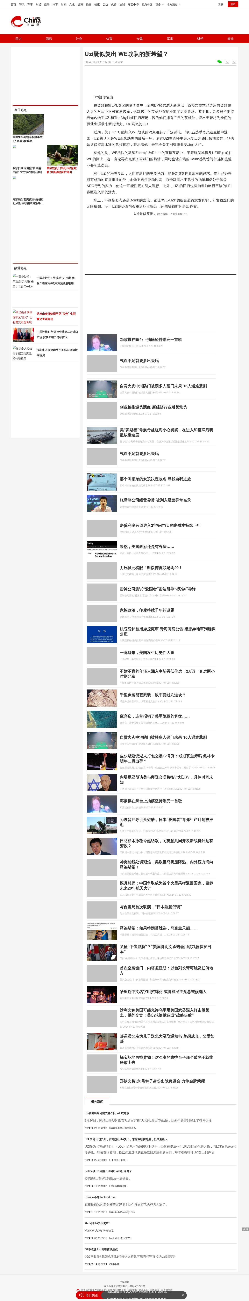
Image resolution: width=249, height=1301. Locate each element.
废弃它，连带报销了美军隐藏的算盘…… (155, 716)
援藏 (80, 4)
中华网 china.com (27, 21)
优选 (114, 4)
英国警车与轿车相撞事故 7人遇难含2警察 (28, 139)
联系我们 (110, 1290)
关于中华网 (87, 1290)
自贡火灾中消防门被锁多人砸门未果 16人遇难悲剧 (163, 385)
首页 (13, 4)
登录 (233, 4)
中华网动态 (167, 1290)
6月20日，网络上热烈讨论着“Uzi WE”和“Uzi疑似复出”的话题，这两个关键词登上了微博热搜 (148, 1120)
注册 (220, 4)
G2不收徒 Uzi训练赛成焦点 (101, 1249)
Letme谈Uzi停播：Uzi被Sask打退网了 (108, 1171)
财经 (38, 4)
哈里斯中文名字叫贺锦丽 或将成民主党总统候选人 (163, 991)
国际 (49, 38)
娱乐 (47, 4)
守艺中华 (133, 4)
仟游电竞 (117, 62)
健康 (97, 4)
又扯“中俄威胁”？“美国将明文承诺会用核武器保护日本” (165, 949)
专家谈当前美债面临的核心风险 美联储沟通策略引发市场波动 (28, 203)
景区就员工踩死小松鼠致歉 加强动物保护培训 (62, 170)
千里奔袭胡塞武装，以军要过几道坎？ (153, 694)
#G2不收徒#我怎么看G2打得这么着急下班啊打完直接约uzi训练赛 (130, 1256)
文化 (72, 4)
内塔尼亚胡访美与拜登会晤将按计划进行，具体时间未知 (166, 779)
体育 (109, 38)
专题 (140, 38)
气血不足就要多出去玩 (139, 360)
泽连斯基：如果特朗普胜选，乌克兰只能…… (159, 928)
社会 (79, 38)
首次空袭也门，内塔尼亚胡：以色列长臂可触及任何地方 (166, 970)
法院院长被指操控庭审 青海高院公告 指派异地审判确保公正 (168, 631)
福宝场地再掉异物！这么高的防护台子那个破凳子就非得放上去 (166, 1059)
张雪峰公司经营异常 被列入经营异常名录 (155, 500)
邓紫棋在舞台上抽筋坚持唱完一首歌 (151, 339)
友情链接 (154, 1290)
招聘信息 (121, 1290)
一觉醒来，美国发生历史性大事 (147, 652)
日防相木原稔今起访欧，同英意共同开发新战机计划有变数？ (166, 843)
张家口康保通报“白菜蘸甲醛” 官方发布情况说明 (27, 170)
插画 (88, 4)
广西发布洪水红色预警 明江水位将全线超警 (137, 1295)
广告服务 (99, 1290)
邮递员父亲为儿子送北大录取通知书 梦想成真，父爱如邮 (167, 1038)
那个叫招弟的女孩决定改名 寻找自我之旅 (155, 478)
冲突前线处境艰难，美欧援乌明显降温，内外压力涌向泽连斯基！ (166, 864)
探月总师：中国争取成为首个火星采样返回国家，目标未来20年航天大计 (166, 885)
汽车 (55, 4)
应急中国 (147, 4)
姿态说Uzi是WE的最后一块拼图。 (108, 1178)
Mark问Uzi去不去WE (97, 1223)
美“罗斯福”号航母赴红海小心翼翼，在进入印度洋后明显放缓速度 (166, 432)
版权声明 (132, 1290)
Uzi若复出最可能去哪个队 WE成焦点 (107, 1113)
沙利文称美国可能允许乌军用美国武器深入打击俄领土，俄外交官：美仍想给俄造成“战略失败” (164, 1012)
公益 (105, 4)
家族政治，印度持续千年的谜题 (147, 610)
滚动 (230, 38)
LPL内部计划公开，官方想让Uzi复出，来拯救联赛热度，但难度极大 (126, 1139)
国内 (18, 38)
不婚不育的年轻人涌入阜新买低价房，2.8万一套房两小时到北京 (167, 673)
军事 (30, 4)
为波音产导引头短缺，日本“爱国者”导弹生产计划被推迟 (166, 821)
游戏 (63, 4)
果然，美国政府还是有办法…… (147, 546)
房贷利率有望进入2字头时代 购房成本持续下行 (160, 525)
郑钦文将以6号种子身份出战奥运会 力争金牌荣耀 (162, 1081)
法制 (122, 4)
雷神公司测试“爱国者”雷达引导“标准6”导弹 (158, 588)
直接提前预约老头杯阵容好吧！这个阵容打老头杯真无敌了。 (127, 1204)
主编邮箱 (124, 1282)
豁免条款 (143, 1290)
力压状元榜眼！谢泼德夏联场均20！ (151, 567)
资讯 (22, 4)
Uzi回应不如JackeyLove (100, 1197)
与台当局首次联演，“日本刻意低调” (151, 906)
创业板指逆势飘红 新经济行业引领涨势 (153, 407)
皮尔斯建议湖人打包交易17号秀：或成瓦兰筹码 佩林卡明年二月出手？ (167, 758)
